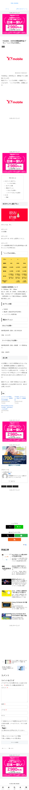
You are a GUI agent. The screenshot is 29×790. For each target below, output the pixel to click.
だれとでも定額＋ (11, 190)
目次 (10, 178)
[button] (25, 427)
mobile (4, 486)
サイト (3, 715)
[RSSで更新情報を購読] (14, 481)
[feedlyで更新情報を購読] (12, 481)
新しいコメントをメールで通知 (12, 736)
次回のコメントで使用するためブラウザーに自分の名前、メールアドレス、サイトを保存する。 (14, 723)
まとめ (6, 195)
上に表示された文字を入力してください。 (13, 730)
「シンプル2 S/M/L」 (11, 183)
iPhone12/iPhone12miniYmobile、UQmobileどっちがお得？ (7, 407)
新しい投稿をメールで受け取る (12, 738)
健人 (9, 473)
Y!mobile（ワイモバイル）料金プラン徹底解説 (20, 398)
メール (4, 709)
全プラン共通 (9, 185)
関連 (7, 197)
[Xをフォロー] (9, 481)
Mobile (10, 486)
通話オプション (10, 188)
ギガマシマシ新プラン (10, 181)
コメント (4, 687)
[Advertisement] (14, 134)
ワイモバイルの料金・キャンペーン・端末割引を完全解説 (7, 398)
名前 (3, 704)
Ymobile (16, 486)
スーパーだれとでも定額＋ (14, 192)
